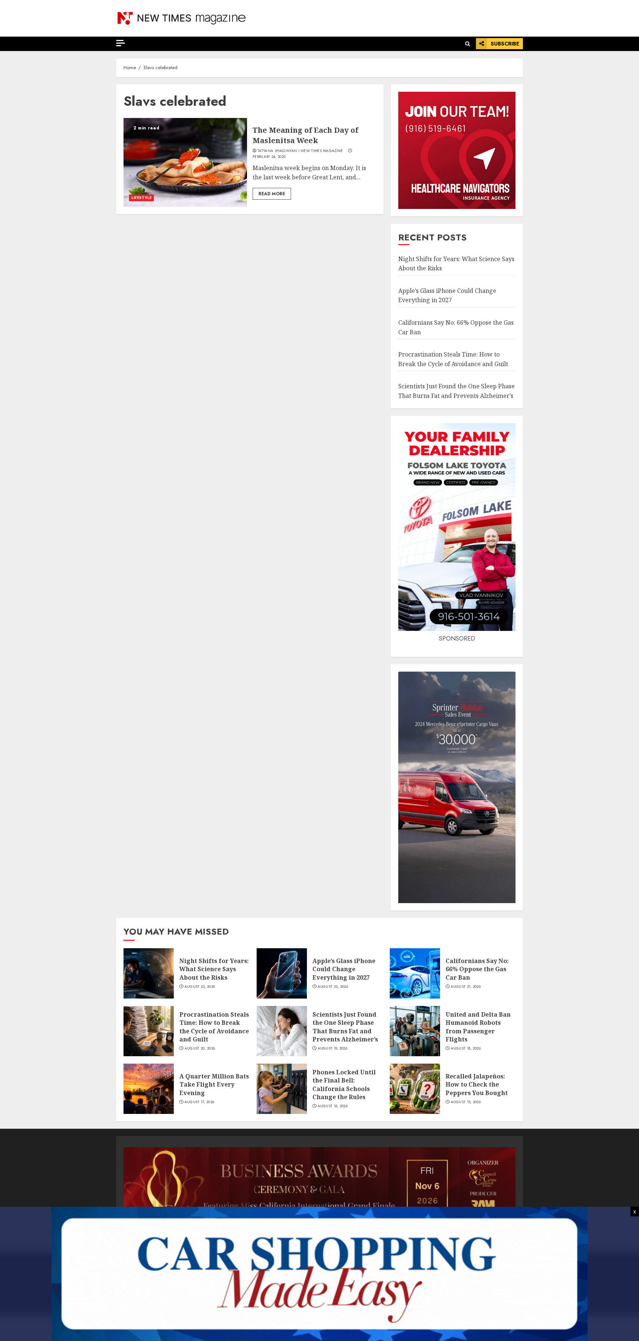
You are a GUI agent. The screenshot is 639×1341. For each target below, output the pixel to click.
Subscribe (505, 43)
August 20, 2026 (200, 1048)
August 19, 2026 (333, 1048)
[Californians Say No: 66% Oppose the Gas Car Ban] (415, 973)
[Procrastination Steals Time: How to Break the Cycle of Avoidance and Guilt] (149, 1031)
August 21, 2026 (466, 986)
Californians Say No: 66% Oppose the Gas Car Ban (477, 969)
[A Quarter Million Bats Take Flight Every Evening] (149, 1089)
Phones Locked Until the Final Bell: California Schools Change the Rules (344, 1084)
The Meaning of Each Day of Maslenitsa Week (305, 135)
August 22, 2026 (333, 986)
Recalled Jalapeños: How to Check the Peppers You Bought (477, 1084)
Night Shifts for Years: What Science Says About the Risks (214, 969)
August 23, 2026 (200, 986)
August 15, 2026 (466, 1102)
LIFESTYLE (141, 197)
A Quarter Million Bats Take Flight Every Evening (214, 1084)
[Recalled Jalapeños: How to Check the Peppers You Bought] (415, 1089)
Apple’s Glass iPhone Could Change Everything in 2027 (447, 295)
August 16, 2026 (333, 1106)
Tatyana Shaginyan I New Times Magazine (300, 150)
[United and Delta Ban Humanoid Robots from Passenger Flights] (415, 1031)
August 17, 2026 (199, 1102)
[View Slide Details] (319, 1184)
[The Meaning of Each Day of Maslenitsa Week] (185, 162)
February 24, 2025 (269, 156)
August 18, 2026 (466, 1048)
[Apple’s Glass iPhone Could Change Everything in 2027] (282, 973)
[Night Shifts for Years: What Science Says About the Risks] (149, 973)
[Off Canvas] (120, 43)
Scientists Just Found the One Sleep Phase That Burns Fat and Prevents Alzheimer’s (345, 1026)
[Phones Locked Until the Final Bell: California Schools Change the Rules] (282, 1089)
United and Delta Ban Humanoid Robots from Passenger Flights (478, 1026)
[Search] (467, 44)
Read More (271, 193)
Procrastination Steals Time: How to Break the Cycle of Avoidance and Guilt (214, 1026)
